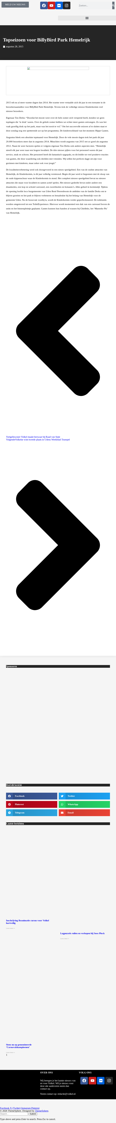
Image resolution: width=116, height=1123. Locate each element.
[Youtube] (51, 5)
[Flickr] (59, 5)
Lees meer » (10, 928)
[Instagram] (66, 5)
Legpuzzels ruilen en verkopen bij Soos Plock (82, 933)
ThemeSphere (41, 1111)
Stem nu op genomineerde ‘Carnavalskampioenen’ (19, 1045)
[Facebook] (44, 5)
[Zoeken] (113, 5)
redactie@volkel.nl (67, 1094)
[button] (87, 18)
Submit (33, 1114)
